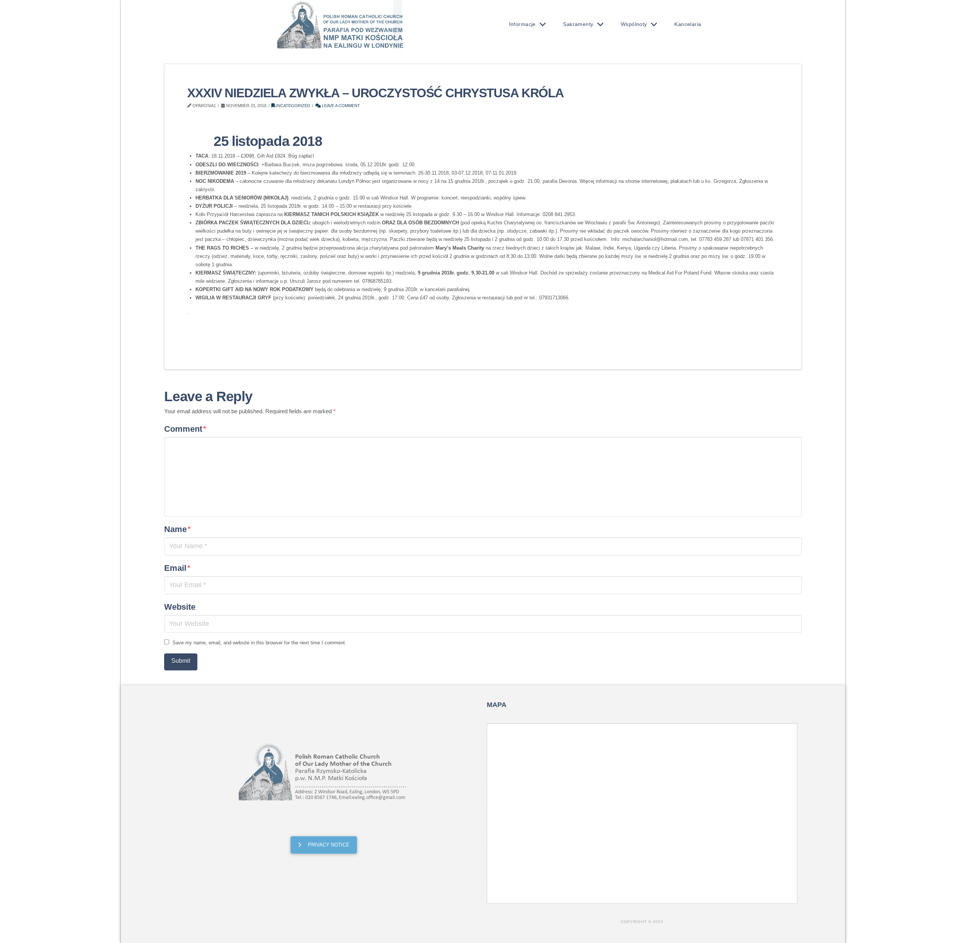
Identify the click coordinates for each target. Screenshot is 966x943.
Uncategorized (292, 105)
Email (177, 568)
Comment (185, 429)
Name (177, 529)
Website (179, 607)
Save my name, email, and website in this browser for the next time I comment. (259, 643)
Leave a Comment (340, 105)
